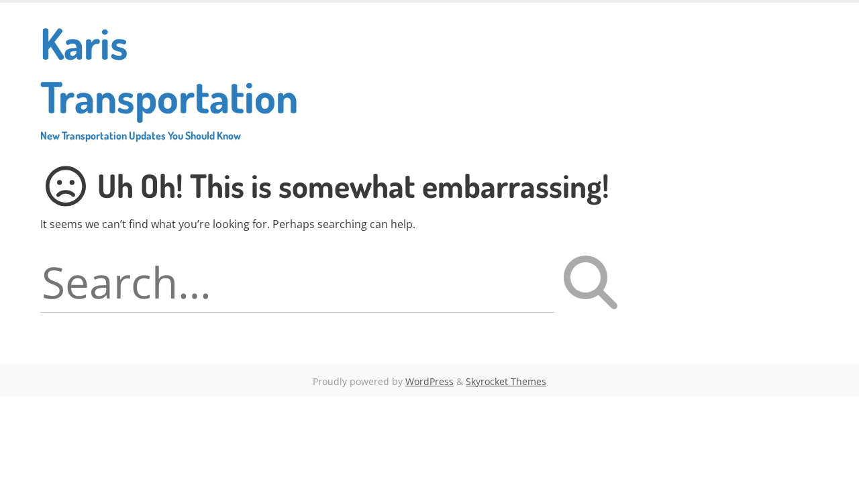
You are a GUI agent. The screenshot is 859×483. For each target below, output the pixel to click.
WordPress (429, 381)
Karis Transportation (169, 78)
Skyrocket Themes (506, 381)
